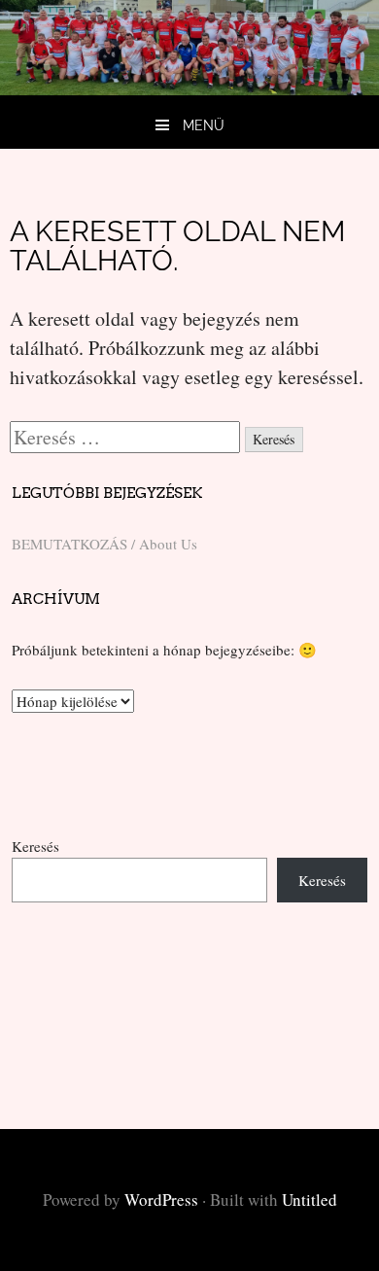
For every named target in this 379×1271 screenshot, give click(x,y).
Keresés (35, 846)
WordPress (161, 1199)
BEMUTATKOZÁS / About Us (104, 543)
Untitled (309, 1199)
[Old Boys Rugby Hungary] (189, 88)
